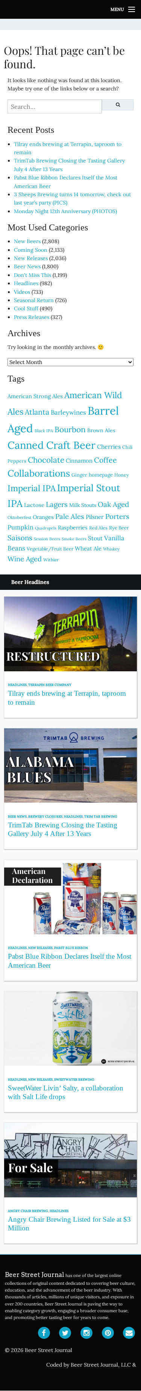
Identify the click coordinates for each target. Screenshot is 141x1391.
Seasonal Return (34, 300)
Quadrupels (45, 528)
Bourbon (70, 429)
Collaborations (39, 473)
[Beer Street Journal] (70, 9)
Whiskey (111, 549)
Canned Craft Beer (52, 445)
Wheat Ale (88, 548)
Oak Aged (113, 504)
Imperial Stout (88, 488)
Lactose (34, 504)
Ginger (79, 475)
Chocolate (46, 460)
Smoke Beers (74, 538)
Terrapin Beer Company (49, 685)
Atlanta (37, 412)
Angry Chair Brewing (28, 1211)
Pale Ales (69, 516)
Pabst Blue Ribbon (71, 948)
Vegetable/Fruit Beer (50, 549)
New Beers (27, 241)
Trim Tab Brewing (100, 816)
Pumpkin (20, 527)
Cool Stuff (26, 308)
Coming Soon (30, 250)
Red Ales (98, 528)
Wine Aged (25, 559)
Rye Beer (119, 528)
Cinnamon (79, 460)
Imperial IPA (32, 488)
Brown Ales (101, 430)
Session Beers (47, 538)
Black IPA (44, 430)
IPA (15, 503)
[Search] (117, 104)
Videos (22, 292)
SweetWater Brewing (74, 1079)
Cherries (109, 446)
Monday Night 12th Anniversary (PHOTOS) (65, 211)
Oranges (43, 516)
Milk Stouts (82, 505)
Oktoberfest (19, 517)
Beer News (27, 266)
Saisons (20, 537)
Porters (117, 516)
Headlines (26, 283)
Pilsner (95, 516)
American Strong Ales (35, 396)
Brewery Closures (45, 816)
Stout (95, 538)
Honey (121, 475)
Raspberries (73, 527)
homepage (101, 475)
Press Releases (31, 317)
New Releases (31, 258)
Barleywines (68, 412)
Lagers (57, 504)
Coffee (105, 460)
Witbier (51, 559)
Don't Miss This (32, 275)
